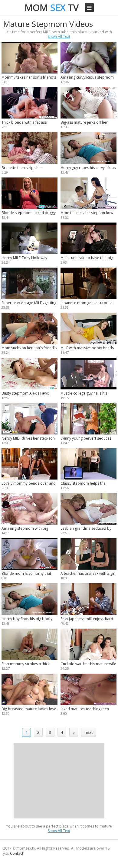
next (88, 732)
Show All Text (59, 36)
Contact (16, 853)
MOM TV (52, 7)
